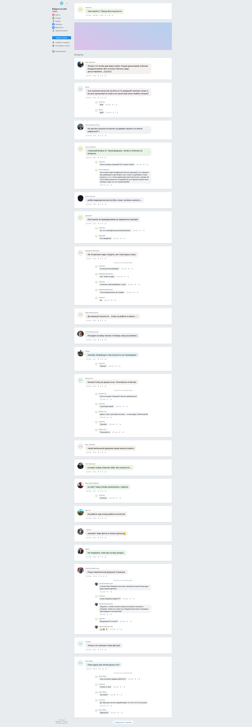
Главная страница (62, 42)
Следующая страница (123, 722)
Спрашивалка (60, 51)
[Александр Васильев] (81, 127)
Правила (58, 721)
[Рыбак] (81, 353)
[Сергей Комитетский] (81, 570)
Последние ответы (62, 46)
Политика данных (62, 723)
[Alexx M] (81, 512)
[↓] (109, 15)
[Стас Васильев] (81, 466)
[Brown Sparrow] (81, 198)
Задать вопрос (61, 38)
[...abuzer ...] (81, 531)
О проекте (61, 720)
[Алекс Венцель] (81, 64)
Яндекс (58, 21)
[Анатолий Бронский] (81, 334)
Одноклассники (61, 31)
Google (58, 18)
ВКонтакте (59, 27)
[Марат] (81, 551)
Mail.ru (57, 15)
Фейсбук (58, 24)
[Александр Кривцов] (81, 485)
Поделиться (112, 15)
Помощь (65, 721)
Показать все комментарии (123, 262)
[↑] (106, 15)
